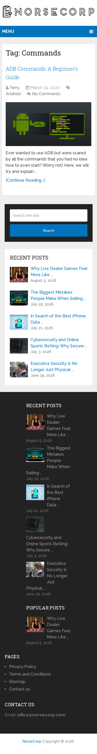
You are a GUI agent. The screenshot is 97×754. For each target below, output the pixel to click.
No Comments (46, 93)
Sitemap (17, 681)
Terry (14, 87)
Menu (8, 31)
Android (13, 93)
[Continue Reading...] (25, 180)
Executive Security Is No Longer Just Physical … (54, 366)
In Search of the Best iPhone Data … (58, 319)
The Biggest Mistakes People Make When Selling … (58, 295)
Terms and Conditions (30, 674)
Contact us (19, 689)
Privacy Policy (22, 666)
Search (48, 230)
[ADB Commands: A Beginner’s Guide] (48, 124)
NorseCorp (32, 741)
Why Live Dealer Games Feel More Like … (59, 271)
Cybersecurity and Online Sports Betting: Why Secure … (59, 342)
